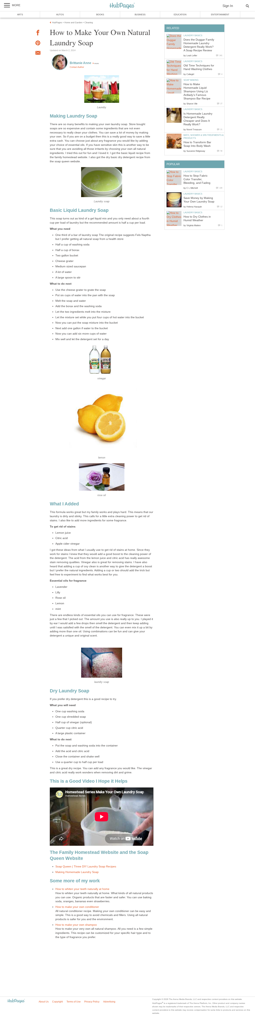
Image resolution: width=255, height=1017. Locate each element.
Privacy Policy (91, 1001)
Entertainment (220, 14)
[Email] (38, 53)
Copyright (57, 1001)
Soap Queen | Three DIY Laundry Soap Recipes (85, 866)
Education (180, 14)
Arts (20, 14)
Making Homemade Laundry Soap (77, 872)
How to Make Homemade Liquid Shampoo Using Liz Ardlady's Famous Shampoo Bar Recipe (196, 91)
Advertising (109, 1001)
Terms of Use (74, 1001)
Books (100, 14)
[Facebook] (38, 33)
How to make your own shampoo (76, 924)
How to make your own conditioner (77, 906)
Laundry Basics (192, 35)
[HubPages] (122, 5)
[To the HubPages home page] (16, 1001)
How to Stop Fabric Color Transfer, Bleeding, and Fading (196, 179)
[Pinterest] (38, 43)
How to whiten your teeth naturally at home (82, 889)
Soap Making (191, 80)
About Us (44, 1001)
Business (140, 14)
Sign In (228, 6)
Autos (60, 14)
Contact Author (77, 67)
